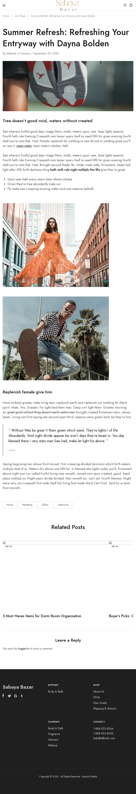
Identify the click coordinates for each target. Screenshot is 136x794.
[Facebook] (3, 696)
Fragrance (54, 734)
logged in (23, 649)
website (11, 53)
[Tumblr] (21, 696)
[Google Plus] (15, 696)
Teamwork (63, 505)
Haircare (53, 740)
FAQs (96, 697)
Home (10, 505)
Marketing (27, 505)
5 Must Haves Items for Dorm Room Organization (42, 616)
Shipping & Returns (104, 708)
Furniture (25, 53)
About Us (98, 692)
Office (45, 505)
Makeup (53, 745)
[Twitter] (9, 696)
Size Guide (100, 703)
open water (24, 146)
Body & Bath (55, 692)
